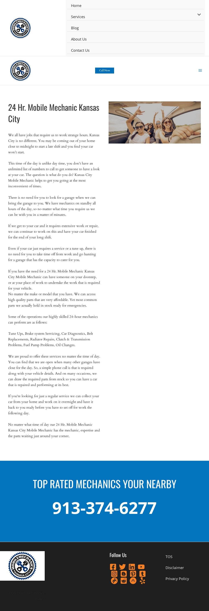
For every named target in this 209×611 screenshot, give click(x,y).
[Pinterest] (133, 573)
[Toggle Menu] (198, 14)
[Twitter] (122, 566)
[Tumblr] (142, 573)
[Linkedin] (131, 566)
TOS (12, 593)
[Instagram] (114, 573)
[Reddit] (123, 580)
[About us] (133, 580)
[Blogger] (123, 573)
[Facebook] (113, 566)
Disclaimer (25, 593)
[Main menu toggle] (200, 70)
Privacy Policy (177, 578)
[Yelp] (142, 580)
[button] (104, 70)
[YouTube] (141, 566)
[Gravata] (114, 580)
